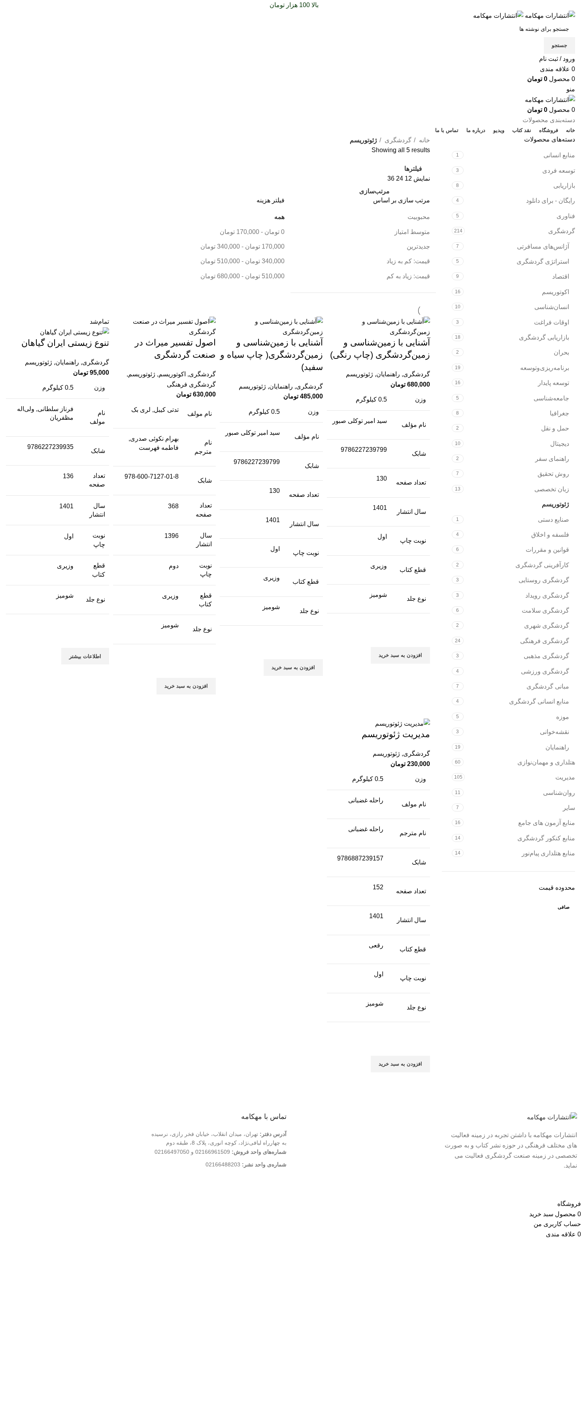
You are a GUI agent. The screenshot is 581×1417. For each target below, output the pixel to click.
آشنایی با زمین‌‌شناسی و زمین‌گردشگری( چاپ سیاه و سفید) (271, 355)
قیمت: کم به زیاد (408, 261)
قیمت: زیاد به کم (408, 276)
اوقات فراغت (551, 322)
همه (279, 216)
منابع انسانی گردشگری (539, 701)
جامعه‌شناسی (551, 398)
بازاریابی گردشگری (544, 337)
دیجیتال (559, 443)
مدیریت (565, 777)
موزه (562, 716)
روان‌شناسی (559, 792)
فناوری (565, 216)
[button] (400, 655)
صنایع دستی (553, 519)
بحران (561, 352)
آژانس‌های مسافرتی (543, 246)
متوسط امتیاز (412, 231)
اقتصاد (560, 276)
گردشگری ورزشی (545, 671)
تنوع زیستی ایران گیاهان (65, 343)
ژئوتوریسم (555, 504)
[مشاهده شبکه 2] (425, 189)
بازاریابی (564, 185)
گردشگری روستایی (544, 580)
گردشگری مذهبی (546, 656)
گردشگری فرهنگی (544, 641)
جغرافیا (559, 413)
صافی (564, 907)
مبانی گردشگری (547, 686)
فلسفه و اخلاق (550, 534)
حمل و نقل (555, 428)
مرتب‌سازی (374, 191)
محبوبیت (418, 216)
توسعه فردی (558, 170)
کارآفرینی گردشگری (542, 565)
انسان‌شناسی (551, 307)
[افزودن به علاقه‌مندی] (420, 637)
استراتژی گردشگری (543, 261)
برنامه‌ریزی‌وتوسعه (544, 367)
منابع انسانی (559, 155)
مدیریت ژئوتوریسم (396, 734)
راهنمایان (557, 747)
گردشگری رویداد (547, 595)
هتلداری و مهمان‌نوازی (546, 762)
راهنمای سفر (552, 458)
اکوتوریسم (555, 292)
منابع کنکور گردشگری (546, 838)
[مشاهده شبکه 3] (410, 189)
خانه (423, 140)
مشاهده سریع (420, 673)
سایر (569, 807)
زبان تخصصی (551, 489)
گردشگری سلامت (545, 610)
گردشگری (561, 231)
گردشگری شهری (546, 625)
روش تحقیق (553, 473)
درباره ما (415, 1134)
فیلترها (413, 168)
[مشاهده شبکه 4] (395, 189)
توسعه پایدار (553, 382)
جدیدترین (418, 246)
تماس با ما (413, 1146)
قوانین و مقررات (547, 549)
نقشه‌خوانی (554, 731)
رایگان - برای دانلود (550, 200)
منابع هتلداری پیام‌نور (548, 853)
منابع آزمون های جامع (546, 822)
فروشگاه (414, 1160)
